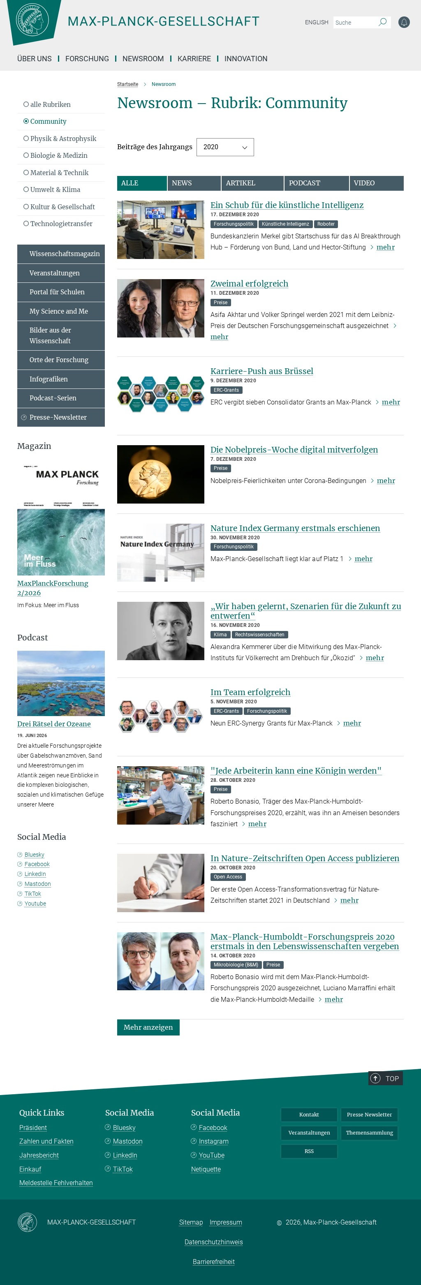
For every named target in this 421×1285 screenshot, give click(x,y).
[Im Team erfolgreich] (161, 717)
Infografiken (49, 379)
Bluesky (34, 854)
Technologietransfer (61, 224)
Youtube (35, 903)
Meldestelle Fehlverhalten (56, 1183)
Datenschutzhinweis (214, 1242)
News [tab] (182, 183)
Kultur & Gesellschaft (62, 207)
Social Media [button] (41, 837)
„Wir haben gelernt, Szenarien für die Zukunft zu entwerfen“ (305, 611)
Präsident (33, 1128)
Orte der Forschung (59, 360)
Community (48, 121)
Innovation (246, 58)
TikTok (33, 893)
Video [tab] (364, 183)
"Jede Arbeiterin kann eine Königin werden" (296, 771)
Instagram (214, 1141)
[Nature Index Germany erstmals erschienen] (161, 553)
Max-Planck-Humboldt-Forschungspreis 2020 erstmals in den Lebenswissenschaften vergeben (304, 941)
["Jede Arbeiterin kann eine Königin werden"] (161, 795)
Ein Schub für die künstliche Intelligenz (287, 205)
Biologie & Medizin (58, 155)
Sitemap (191, 1222)
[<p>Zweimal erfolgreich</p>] (161, 308)
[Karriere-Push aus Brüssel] (161, 396)
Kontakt (309, 1115)
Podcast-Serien (53, 398)
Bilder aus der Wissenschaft (50, 335)
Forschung (87, 58)
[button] (148, 1027)
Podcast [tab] (304, 183)
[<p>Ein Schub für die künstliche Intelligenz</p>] (161, 230)
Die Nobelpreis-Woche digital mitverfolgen (294, 450)
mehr (385, 247)
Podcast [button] (32, 637)
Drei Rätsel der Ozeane (54, 724)
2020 (211, 147)
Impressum (226, 1222)
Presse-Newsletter (58, 417)
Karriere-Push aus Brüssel (261, 371)
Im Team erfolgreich (250, 692)
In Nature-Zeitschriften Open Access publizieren (305, 858)
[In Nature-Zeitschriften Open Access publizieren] (161, 883)
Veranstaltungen (55, 273)
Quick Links (42, 1113)
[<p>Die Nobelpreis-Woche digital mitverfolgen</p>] (161, 474)
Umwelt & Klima (54, 190)
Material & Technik (58, 173)
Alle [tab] (129, 183)
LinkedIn (35, 874)
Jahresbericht (39, 1155)
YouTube (211, 1155)
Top (392, 1079)
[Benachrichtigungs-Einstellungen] (404, 22)
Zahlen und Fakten (46, 1141)
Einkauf (30, 1169)
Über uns (34, 58)
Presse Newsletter (369, 1115)
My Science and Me (59, 311)
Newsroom (143, 58)
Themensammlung (369, 1133)
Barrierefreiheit (214, 1262)
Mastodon (38, 884)
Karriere (194, 58)
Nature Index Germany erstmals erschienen (295, 528)
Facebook (37, 864)
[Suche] (382, 22)
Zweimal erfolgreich (249, 284)
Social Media (129, 1113)
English (316, 22)
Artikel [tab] (240, 183)
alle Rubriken (50, 105)
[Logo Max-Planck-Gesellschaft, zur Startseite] (153, 29)
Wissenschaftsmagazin (65, 254)
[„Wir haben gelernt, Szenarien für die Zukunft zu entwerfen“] (161, 631)
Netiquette (206, 1169)
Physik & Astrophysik (62, 139)
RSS (309, 1151)
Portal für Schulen (57, 292)
